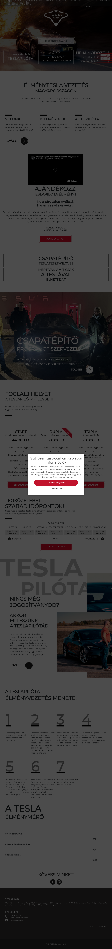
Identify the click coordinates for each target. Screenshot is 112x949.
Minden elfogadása (56, 483)
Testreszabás (56, 489)
